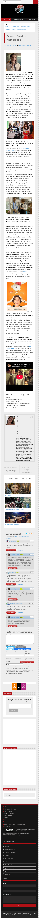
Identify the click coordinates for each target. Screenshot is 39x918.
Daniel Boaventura (15, 26)
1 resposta (20, 550)
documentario (9, 859)
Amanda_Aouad (15, 554)
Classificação (21, 536)
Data (15, 536)
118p (21, 554)
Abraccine (7, 807)
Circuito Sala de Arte (10, 820)
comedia (26, 25)
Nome (7, 652)
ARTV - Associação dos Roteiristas (14, 824)
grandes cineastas (10, 871)
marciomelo (13, 541)
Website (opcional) (27, 652)
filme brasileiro (9, 865)
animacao (8, 846)
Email (16, 652)
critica (7, 26)
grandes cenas (9, 868)
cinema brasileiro (17, 25)
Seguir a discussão (32, 533)
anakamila (13, 572)
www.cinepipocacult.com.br (9, 834)
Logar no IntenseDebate (10, 647)
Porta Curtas (8, 826)
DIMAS (6, 817)
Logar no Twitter (9, 649)
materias (7, 874)
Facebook (31, 417)
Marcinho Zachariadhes (16, 603)
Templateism (18, 915)
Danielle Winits (26, 26)
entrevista (8, 862)
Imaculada (25, 19)
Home (9, 25)
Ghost (25, 272)
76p (17, 572)
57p (18, 541)
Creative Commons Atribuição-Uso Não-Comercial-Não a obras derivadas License (18, 832)
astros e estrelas (10, 849)
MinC (6, 822)
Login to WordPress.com (20, 647)
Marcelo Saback (19, 28)
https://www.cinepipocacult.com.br (10, 837)
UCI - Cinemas (8, 811)
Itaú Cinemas (8, 815)
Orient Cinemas (9, 813)
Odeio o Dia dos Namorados (19, 29)
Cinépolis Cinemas (10, 809)
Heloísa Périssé (9, 28)
